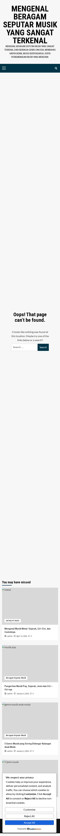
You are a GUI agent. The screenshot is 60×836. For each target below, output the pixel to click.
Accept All (29, 822)
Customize (29, 809)
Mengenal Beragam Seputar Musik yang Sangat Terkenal (30, 24)
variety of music (12, 620)
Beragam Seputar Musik (16, 678)
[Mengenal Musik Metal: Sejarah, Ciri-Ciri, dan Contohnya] (30, 606)
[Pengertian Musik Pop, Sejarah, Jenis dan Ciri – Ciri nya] (30, 663)
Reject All (29, 816)
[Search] (56, 68)
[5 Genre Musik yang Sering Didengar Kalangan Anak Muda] (30, 721)
